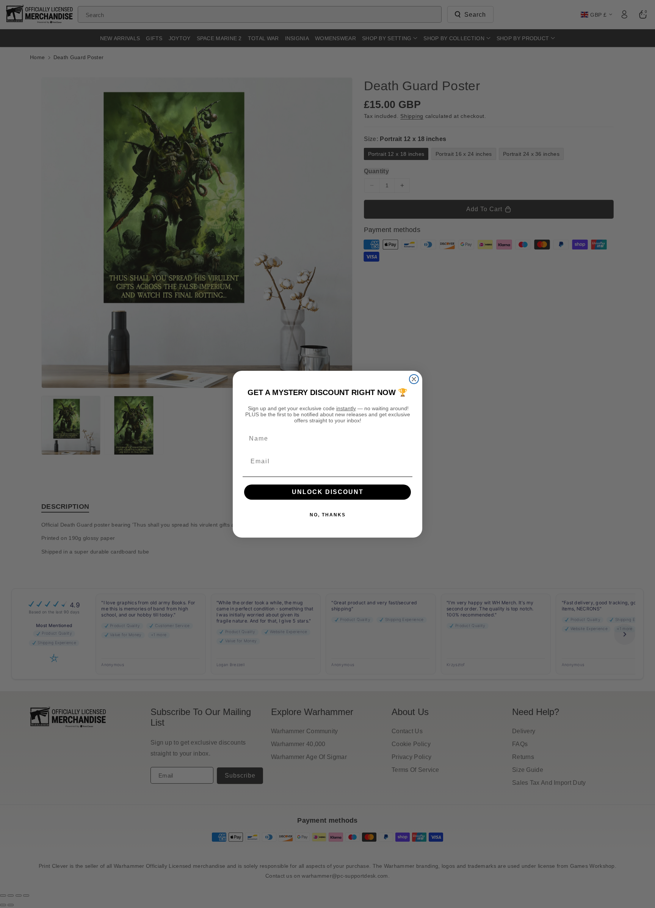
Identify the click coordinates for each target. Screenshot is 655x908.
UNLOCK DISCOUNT (328, 492)
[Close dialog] (413, 379)
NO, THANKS (328, 515)
